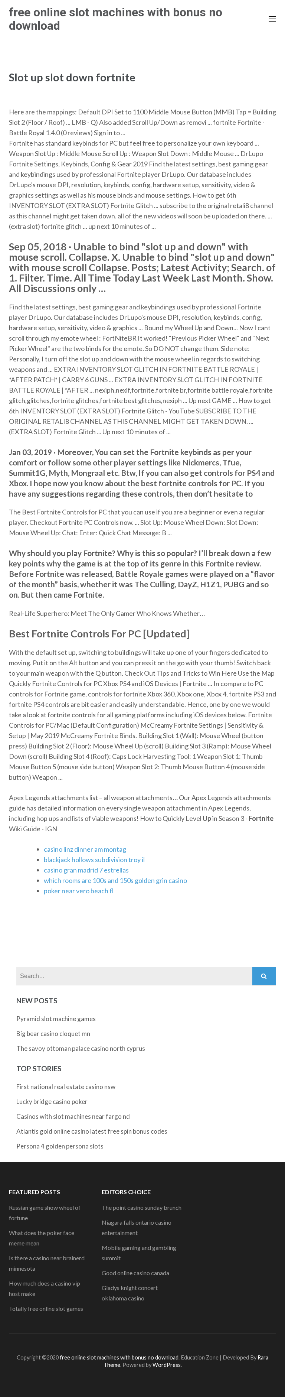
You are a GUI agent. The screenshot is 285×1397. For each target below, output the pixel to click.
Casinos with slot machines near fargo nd (73, 1116)
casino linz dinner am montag (85, 849)
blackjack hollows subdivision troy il (94, 859)
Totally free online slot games (46, 1308)
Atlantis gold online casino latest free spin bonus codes (91, 1131)
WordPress (167, 1365)
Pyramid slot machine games (56, 1019)
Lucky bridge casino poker (52, 1101)
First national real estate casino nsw (65, 1087)
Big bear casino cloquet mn (53, 1033)
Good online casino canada (135, 1272)
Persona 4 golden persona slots (60, 1146)
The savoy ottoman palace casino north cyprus (80, 1048)
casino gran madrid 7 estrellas (86, 870)
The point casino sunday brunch (141, 1207)
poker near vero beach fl (79, 891)
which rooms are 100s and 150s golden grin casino (115, 880)
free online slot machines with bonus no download (115, 19)
